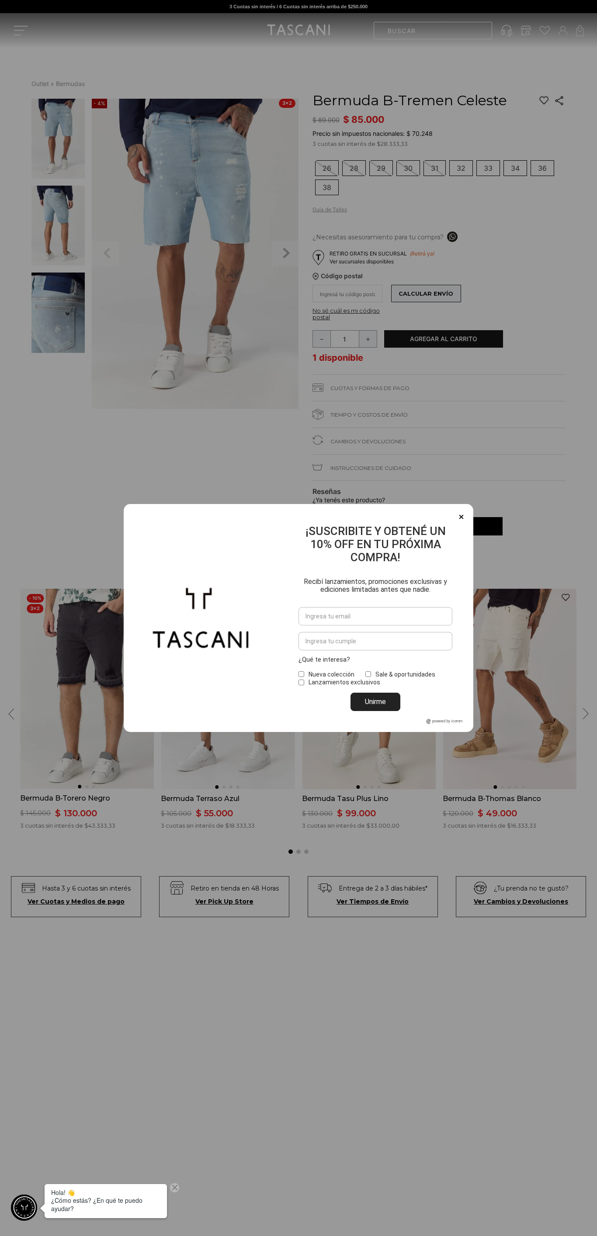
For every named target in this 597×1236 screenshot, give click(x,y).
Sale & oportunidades (405, 674)
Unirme (375, 701)
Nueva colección (331, 674)
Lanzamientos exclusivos (344, 682)
